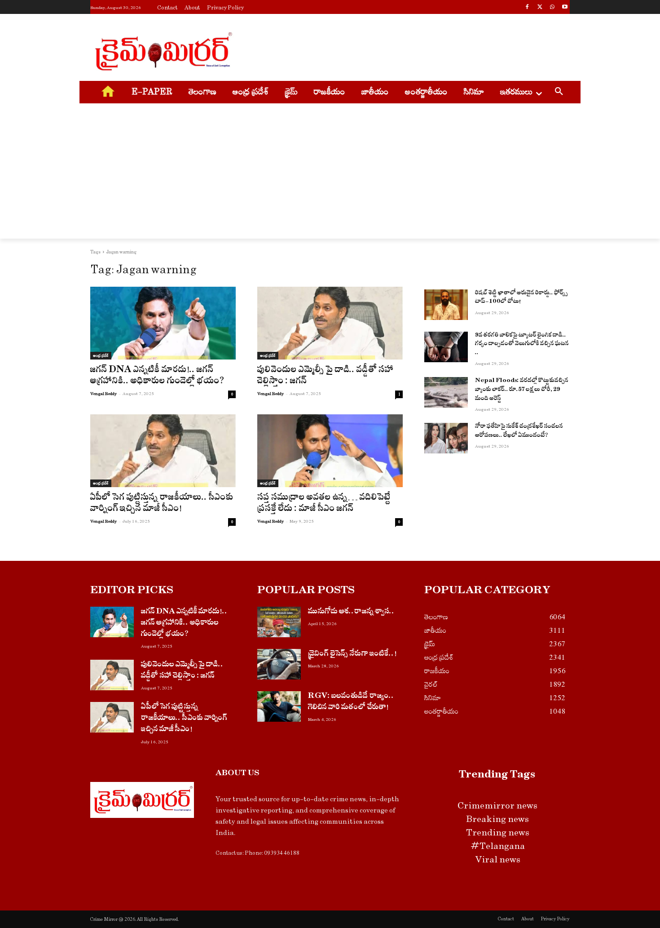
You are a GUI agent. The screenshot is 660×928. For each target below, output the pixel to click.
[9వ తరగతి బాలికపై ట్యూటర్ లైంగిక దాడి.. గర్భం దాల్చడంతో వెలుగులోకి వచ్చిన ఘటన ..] (446, 347)
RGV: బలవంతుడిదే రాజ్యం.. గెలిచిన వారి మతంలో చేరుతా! (351, 702)
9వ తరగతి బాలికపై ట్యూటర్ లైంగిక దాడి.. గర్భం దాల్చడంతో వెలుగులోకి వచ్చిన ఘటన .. (522, 344)
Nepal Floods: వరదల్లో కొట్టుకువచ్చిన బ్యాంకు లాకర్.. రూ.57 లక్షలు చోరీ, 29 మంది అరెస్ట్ (521, 390)
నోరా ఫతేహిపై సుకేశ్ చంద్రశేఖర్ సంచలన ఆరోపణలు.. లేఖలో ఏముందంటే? (519, 431)
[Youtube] (564, 8)
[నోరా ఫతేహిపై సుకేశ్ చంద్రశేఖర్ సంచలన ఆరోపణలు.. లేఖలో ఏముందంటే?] (446, 438)
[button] (559, 92)
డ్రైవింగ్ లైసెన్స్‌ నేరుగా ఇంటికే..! (352, 654)
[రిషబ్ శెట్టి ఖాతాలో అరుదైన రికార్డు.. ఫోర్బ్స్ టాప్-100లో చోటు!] (446, 304)
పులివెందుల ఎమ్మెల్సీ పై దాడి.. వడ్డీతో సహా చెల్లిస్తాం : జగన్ (325, 376)
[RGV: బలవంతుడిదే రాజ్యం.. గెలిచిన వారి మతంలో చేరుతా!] (279, 706)
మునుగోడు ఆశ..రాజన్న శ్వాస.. (351, 612)
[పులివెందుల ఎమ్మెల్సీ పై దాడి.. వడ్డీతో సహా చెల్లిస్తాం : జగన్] (330, 323)
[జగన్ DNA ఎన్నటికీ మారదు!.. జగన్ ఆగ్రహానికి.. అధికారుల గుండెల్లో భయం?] (163, 323)
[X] (540, 8)
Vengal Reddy (103, 393)
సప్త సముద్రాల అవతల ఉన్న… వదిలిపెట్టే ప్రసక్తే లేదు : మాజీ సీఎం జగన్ (324, 504)
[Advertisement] (397, 50)
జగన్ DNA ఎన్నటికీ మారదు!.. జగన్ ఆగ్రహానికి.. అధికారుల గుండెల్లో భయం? (157, 376)
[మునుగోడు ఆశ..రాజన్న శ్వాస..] (279, 622)
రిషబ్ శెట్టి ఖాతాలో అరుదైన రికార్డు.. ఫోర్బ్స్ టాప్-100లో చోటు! (521, 298)
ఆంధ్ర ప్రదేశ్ (101, 355)
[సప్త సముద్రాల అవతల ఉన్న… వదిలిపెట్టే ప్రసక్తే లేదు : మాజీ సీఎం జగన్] (330, 450)
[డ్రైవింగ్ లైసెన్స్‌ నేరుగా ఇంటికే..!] (279, 664)
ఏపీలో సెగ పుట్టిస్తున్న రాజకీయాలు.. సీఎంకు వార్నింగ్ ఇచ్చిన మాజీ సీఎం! (161, 504)
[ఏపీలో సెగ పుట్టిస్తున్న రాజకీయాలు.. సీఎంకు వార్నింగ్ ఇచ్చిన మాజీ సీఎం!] (163, 450)
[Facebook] (527, 8)
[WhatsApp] (552, 8)
